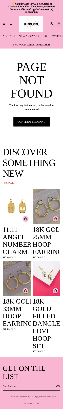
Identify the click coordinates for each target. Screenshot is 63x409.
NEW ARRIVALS (29, 36)
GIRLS (45, 36)
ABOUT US (9, 36)
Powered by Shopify (47, 397)
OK (58, 386)
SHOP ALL (9, 182)
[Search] (11, 24)
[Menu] (4, 24)
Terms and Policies (31, 403)
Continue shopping (31, 121)
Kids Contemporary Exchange (26, 397)
